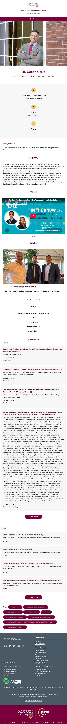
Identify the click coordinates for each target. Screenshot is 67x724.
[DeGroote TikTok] (23, 646)
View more (33, 517)
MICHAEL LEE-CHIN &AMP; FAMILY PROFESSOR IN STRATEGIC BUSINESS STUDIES (30, 622)
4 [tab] (36, 299)
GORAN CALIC (32, 612)
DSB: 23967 (33, 132)
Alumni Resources (40, 652)
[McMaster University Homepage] (33, 5)
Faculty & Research (41, 660)
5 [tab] (39, 299)
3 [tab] (33, 299)
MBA (36, 287)
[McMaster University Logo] (33, 713)
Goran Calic (33, 318)
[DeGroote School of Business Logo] (12, 639)
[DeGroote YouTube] (19, 646)
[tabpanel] (33, 216)
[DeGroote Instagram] (5, 646)
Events (37, 646)
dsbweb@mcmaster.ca (24, 696)
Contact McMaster (11, 722)
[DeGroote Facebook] (14, 646)
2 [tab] (34, 236)
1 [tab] (32, 236)
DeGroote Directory (40, 656)
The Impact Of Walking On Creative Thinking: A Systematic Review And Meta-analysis (31, 369)
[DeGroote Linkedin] (10, 646)
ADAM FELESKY (17, 287)
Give (36, 654)
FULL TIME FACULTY (13, 612)
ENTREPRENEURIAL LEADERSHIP (35, 607)
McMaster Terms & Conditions (31, 722)
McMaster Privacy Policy (53, 722)
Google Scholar (33, 327)
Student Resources (40, 648)
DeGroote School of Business (33, 10)
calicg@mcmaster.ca (33, 115)
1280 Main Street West (10, 671)
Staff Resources (39, 650)
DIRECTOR (15, 607)
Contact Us (38, 658)
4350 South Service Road (43, 671)
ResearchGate (33, 331)
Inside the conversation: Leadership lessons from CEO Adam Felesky (32, 291)
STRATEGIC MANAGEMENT (15, 627)
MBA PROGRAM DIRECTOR (15, 617)
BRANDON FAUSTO (28, 287)
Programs (38, 641)
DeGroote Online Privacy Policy (33, 700)
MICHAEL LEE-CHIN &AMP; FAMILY (41, 617)
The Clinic (33, 322)
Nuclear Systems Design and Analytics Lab (32, 313)
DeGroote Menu (33, 19)
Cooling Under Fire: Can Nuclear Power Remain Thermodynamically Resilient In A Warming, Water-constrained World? (32, 350)
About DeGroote (40, 643)
